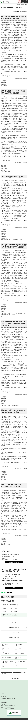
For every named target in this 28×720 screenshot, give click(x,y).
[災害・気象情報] (19, 1)
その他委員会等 (21, 653)
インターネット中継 (14, 632)
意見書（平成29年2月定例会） (10, 615)
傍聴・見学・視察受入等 (9, 662)
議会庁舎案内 (4, 696)
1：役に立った (6, 576)
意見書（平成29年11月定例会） (10, 604)
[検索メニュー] (26, 1)
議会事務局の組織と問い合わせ (8, 698)
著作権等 (2, 686)
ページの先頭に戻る (14, 678)
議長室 (14, 622)
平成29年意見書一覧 (7, 601)
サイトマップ (3, 690)
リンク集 (16, 686)
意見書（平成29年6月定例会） (10, 611)
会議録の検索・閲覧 (14, 637)
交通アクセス (4, 693)
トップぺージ (3, 672)
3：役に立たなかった (8, 578)
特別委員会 (7, 653)
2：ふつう (14, 576)
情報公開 (19, 666)
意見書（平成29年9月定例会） (10, 608)
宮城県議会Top (15, 11)
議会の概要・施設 (21, 661)
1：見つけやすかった (8, 583)
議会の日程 (20, 644)
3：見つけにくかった (8, 584)
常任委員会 (20, 648)
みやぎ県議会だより (14, 627)
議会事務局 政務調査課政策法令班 (10, 554)
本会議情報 (7, 648)
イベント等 (7, 666)
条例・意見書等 (23, 11)
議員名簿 (6, 644)
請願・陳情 (20, 657)
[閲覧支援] (23, 1)
